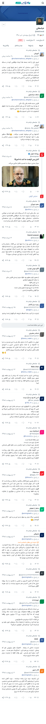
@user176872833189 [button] (31, 307)
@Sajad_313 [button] (34, 475)
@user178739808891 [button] (31, 97)
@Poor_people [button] (33, 400)
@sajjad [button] (29, 310)
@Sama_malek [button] (26, 338)
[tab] (41, 45)
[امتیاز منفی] (30, 192)
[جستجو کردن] (42, 3)
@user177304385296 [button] (31, 207)
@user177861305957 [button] (31, 271)
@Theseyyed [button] (34, 434)
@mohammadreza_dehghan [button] (22, 58)
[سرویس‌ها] (3, 3)
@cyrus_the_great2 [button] (32, 56)
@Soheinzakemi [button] (33, 511)
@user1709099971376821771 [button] (29, 575)
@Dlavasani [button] (35, 238)
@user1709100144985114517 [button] (29, 603)
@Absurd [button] (28, 477)
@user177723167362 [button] (31, 672)
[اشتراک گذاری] (3, 86)
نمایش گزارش (33, 196)
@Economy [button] (28, 436)
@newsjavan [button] (34, 156)
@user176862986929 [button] (32, 336)
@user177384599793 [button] (31, 369)
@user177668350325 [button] (31, 536)
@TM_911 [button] (28, 403)
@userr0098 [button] (34, 642)
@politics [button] (28, 209)
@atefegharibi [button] (27, 513)
